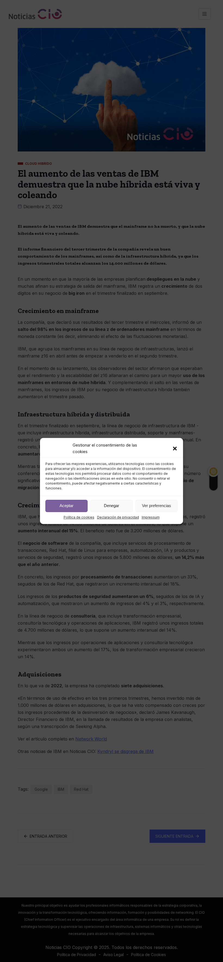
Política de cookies (79, 517)
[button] (175, 448)
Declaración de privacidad (118, 517)
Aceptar (66, 506)
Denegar (111, 506)
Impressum (151, 517)
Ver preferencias (156, 506)
